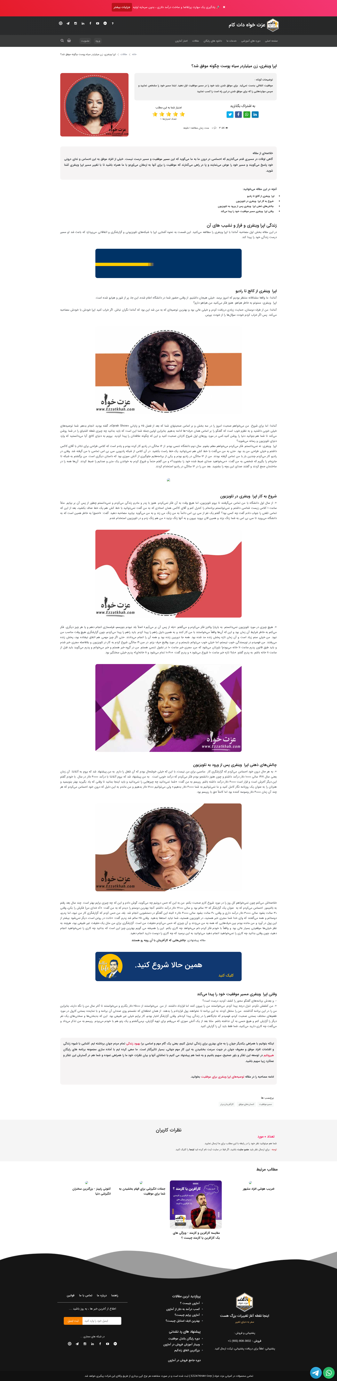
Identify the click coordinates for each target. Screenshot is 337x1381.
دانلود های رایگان (213, 41)
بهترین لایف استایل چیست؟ (183, 1321)
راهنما (114, 1295)
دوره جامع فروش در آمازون (184, 1360)
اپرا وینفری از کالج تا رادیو (260, 196)
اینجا (191, 1149)
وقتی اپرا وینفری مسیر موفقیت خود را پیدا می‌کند (248, 211)
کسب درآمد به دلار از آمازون (183, 1309)
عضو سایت (243, 1149)
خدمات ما (232, 41)
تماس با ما (85, 1295)
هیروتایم (268, 1055)
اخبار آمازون (181, 41)
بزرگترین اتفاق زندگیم (187, 1350)
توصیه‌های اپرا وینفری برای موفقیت (222, 1076)
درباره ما (102, 1295)
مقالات (195, 41)
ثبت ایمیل (73, 1321)
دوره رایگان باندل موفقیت (184, 1338)
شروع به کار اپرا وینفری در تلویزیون (255, 201)
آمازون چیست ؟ (190, 1303)
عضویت (85, 41)
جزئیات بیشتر (122, 7)
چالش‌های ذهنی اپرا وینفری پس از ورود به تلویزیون (246, 206)
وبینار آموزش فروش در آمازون (181, 1344)
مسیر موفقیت (161, 159)
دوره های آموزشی (250, 41)
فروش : (244, 1341)
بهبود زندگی (133, 1043)
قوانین (70, 1295)
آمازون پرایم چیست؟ (187, 1315)
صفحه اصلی (271, 41)
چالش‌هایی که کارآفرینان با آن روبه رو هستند (159, 940)
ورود (97, 41)
